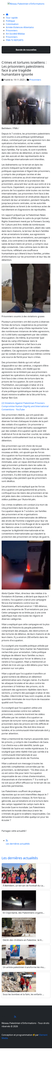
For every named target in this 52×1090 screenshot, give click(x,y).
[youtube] (15, 1016)
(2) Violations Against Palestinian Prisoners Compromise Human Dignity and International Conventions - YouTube (25, 406)
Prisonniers (11, 30)
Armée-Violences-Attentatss (20, 27)
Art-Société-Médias (15, 33)
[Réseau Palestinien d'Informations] (26, 2)
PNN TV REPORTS (14, 40)
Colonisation (12, 24)
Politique (10, 20)
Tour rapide (12, 17)
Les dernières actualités (20, 858)
